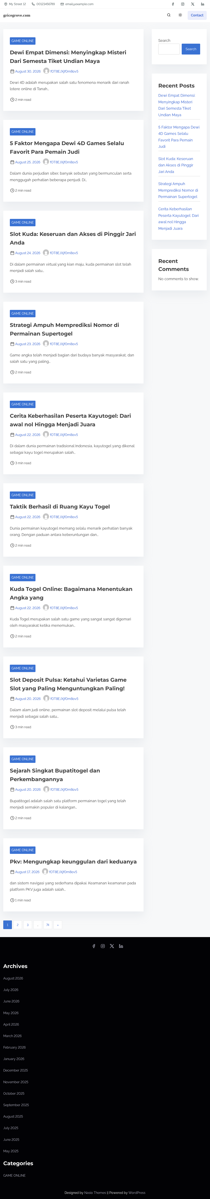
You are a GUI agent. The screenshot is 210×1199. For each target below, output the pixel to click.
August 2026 (13, 978)
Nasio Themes (95, 1193)
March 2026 (12, 1036)
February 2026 (14, 1047)
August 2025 (13, 1116)
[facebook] (173, 4)
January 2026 (13, 1059)
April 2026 (11, 1024)
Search (164, 40)
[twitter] (192, 4)
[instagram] (183, 4)
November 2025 (15, 1082)
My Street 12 (17, 4)
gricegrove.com (16, 15)
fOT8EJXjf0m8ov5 (64, 71)
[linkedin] (203, 4)
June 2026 (11, 1001)
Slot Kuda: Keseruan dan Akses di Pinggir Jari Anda (175, 165)
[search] (169, 16)
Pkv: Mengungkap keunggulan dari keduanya (73, 861)
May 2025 (10, 1151)
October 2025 (13, 1093)
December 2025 (15, 1070)
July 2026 (10, 990)
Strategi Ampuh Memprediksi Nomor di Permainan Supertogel (178, 190)
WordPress (136, 1193)
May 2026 (11, 1013)
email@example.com (79, 4)
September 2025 (16, 1105)
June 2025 (11, 1140)
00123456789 (45, 4)
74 (47, 925)
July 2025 (10, 1128)
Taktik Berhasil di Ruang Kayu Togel (60, 506)
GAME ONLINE (22, 41)
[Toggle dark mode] (179, 15)
